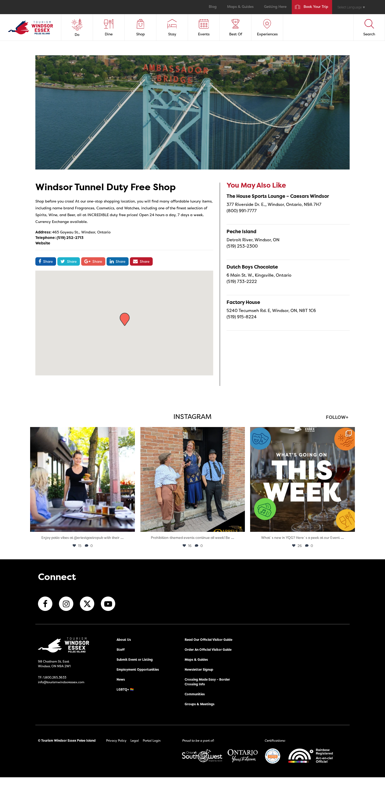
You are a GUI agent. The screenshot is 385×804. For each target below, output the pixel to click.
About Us (124, 639)
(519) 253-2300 (242, 246)
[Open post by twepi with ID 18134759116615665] (192, 479)
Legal (134, 740)
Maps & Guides (240, 7)
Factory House (243, 302)
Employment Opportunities (138, 669)
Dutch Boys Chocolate (252, 267)
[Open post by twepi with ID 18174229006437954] (302, 479)
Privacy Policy (116, 740)
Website (42, 242)
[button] (125, 319)
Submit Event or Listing (135, 659)
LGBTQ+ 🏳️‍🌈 (125, 689)
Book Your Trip (316, 7)
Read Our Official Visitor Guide (208, 639)
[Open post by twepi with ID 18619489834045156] (82, 479)
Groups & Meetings (199, 704)
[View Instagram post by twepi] (129, 525)
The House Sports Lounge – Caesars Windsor (278, 196)
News (121, 679)
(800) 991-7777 (242, 211)
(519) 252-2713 (70, 237)
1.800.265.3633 (54, 677)
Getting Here (275, 7)
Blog (213, 7)
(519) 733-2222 (242, 281)
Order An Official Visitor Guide (208, 649)
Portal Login (152, 740)
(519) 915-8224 (242, 317)
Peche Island (241, 231)
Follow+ (337, 417)
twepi (81, 432)
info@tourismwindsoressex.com (61, 682)
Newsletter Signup (199, 669)
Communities (195, 694)
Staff (121, 649)
